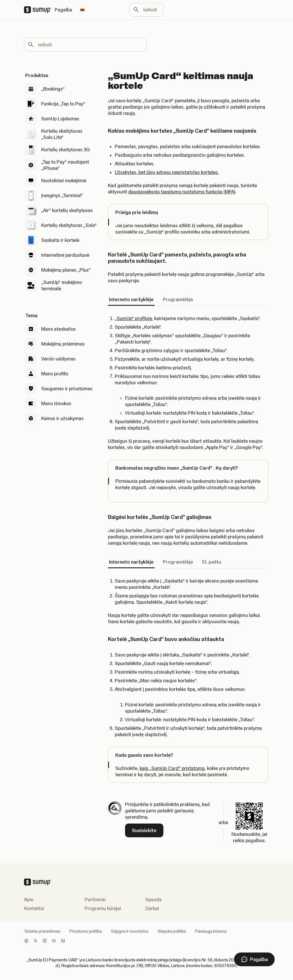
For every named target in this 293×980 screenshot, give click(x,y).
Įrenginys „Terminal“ (62, 195)
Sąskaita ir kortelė (60, 240)
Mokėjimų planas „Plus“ (66, 270)
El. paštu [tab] (211, 562)
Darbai (152, 908)
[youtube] (54, 941)
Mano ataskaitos (58, 329)
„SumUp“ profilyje (133, 318)
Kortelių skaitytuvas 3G (65, 149)
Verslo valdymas (58, 359)
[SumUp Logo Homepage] (39, 9)
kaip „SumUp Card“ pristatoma (172, 768)
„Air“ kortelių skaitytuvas (67, 210)
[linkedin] (63, 941)
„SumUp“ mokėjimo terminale (61, 285)
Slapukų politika (172, 931)
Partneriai (95, 899)
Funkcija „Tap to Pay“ (63, 104)
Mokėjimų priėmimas (63, 344)
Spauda (153, 899)
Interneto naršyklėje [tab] (131, 299)
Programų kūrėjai (103, 908)
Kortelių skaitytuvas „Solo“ (69, 225)
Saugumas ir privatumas (66, 388)
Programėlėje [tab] (178, 299)
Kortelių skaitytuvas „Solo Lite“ (61, 134)
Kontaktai (34, 908)
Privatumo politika (86, 931)
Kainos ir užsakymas (62, 418)
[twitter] (35, 941)
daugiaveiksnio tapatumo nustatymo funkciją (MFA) (181, 192)
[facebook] (26, 941)
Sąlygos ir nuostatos (130, 931)
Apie (28, 899)
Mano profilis (54, 374)
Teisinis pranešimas (42, 931)
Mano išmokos (56, 403)
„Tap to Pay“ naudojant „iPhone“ (65, 165)
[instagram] (44, 941)
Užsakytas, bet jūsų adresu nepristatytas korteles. (167, 172)
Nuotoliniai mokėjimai (63, 180)
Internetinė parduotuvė (65, 255)
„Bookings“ (53, 89)
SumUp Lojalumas (60, 118)
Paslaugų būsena (211, 931)
